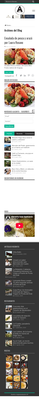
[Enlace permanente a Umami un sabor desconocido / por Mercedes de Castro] (8, 265)
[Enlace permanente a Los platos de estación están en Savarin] (8, 321)
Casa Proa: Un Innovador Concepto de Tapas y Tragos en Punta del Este (22, 292)
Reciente (19, 133)
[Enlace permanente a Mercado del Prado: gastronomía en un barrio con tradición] (7, 150)
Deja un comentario (11, 46)
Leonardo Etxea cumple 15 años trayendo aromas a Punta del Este (22, 282)
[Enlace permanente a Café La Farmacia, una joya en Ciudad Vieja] (7, 158)
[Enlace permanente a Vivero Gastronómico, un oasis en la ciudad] (7, 166)
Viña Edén (17, 252)
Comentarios (29, 133)
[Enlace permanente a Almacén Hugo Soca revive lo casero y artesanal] (7, 142)
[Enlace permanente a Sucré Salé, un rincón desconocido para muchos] (8, 346)
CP (27, 394)
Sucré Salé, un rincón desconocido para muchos (23, 342)
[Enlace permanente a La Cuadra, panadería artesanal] (8, 328)
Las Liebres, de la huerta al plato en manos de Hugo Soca (22, 333)
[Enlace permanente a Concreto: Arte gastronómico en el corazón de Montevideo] (8, 311)
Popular (9, 133)
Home (8, 25)
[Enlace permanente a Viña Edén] (8, 257)
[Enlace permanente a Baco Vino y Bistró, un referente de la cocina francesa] (7, 174)
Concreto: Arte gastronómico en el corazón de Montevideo (22, 308)
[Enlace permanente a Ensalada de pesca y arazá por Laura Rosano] (19, 64)
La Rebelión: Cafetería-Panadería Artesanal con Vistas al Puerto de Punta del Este (22, 272)
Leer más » (9, 72)
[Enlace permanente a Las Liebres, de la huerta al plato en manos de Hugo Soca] (8, 336)
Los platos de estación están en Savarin (21, 317)
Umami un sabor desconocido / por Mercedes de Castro (20, 262)
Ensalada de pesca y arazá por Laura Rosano (18, 40)
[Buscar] (33, 1)
